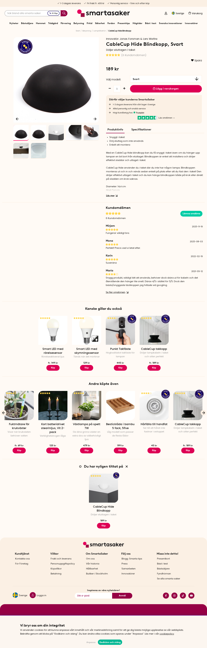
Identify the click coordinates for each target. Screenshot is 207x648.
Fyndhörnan (164, 574)
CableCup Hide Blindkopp (103, 508)
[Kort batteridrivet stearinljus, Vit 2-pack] (53, 405)
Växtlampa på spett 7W (86, 426)
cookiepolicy (167, 634)
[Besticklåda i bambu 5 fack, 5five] (120, 405)
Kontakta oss (22, 559)
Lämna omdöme (191, 213)
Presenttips (124, 23)
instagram (173, 596)
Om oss (90, 559)
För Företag (21, 564)
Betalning (56, 574)
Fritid (89, 23)
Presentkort (163, 559)
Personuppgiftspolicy (63, 564)
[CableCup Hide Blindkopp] (103, 488)
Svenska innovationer (170, 23)
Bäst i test (150, 23)
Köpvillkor (56, 569)
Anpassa (90, 642)
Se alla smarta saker (168, 579)
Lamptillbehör (99, 31)
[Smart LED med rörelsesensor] (53, 330)
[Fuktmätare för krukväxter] (19, 405)
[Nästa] (95, 119)
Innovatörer (191, 23)
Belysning (78, 23)
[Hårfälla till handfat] (154, 405)
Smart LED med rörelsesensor (52, 351)
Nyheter (13, 23)
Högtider (137, 23)
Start (78, 31)
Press (125, 564)
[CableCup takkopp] (154, 330)
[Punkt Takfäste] (120, 330)
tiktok (181, 596)
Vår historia (92, 564)
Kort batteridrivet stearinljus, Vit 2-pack (53, 428)
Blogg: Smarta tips (132, 559)
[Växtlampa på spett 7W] (86, 405)
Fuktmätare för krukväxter (19, 426)
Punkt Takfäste (120, 349)
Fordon (111, 23)
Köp (53, 367)
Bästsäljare (27, 23)
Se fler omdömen (115, 292)
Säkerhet (100, 23)
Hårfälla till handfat (154, 424)
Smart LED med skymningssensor (86, 351)
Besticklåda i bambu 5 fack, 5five (120, 426)
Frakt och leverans (61, 559)
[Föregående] (17, 119)
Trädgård (53, 23)
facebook (164, 596)
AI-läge (55, 13)
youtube (190, 596)
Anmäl (122, 595)
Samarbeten (129, 569)
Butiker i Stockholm (97, 574)
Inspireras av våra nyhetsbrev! (103, 590)
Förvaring (66, 23)
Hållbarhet (92, 569)
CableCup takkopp (154, 349)
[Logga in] (166, 13)
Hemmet (40, 23)
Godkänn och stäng (110, 642)
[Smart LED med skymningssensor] (86, 330)
